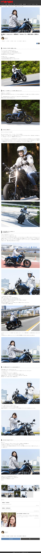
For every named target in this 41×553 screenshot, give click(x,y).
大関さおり (6, 38)
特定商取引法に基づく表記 (25, 552)
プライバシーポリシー (18, 552)
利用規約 (14, 552)
